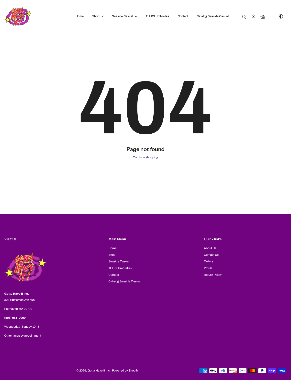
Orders (208, 261)
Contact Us (211, 254)
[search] (244, 16)
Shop (111, 254)
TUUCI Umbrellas (120, 268)
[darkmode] (279, 16)
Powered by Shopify (125, 370)
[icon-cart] (262, 16)
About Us (210, 248)
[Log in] (253, 16)
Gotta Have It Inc (99, 370)
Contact (113, 274)
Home (112, 248)
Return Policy (213, 274)
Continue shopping (145, 157)
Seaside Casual (118, 261)
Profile (208, 268)
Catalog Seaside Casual (124, 281)
